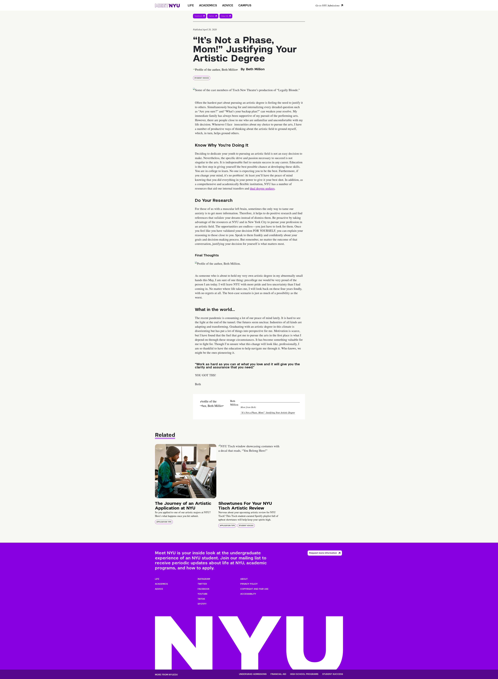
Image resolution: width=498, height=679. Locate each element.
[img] (185, 471)
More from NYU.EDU (166, 674)
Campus (244, 5)
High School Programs (304, 674)
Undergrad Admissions (253, 674)
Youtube (203, 594)
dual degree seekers (262, 188)
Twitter (211, 16)
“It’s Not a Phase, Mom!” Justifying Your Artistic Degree (268, 412)
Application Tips (163, 522)
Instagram (204, 579)
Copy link (225, 16)
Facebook (198, 16)
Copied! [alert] (226, 20)
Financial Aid (278, 674)
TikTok (201, 599)
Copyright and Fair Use (254, 589)
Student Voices (201, 78)
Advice (227, 5)
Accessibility (248, 594)
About (244, 579)
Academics (208, 5)
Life (191, 5)
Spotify (202, 604)
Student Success (332, 674)
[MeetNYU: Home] (167, 5)
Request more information (323, 553)
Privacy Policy (249, 584)
